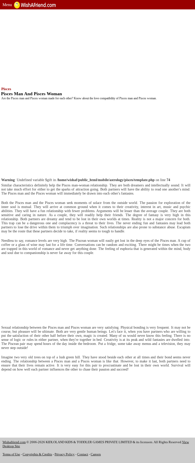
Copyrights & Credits (37, 454)
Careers (96, 454)
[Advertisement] (97, 47)
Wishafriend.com (14, 442)
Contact (82, 454)
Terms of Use (11, 454)
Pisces (6, 89)
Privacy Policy (65, 454)
